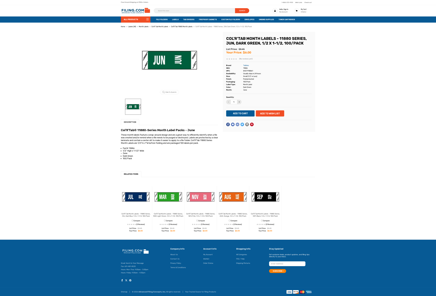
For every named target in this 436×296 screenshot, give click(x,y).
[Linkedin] (247, 124)
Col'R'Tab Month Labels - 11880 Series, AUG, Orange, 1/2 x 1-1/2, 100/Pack (233, 215)
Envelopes (249, 20)
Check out (308, 2)
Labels (175, 20)
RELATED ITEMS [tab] (131, 174)
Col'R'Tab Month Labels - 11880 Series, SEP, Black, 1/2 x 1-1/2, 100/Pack (265, 215)
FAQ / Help (240, 259)
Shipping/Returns (243, 263)
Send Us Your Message (135, 263)
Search (242, 11)
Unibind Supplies (266, 20)
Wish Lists (298, 2)
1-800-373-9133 (287, 2)
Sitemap (124, 292)
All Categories (241, 255)
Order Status (208, 263)
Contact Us (175, 259)
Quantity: (230, 97)
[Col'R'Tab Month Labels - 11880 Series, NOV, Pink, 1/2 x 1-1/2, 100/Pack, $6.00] (201, 197)
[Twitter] (242, 124)
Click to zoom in (170, 92)
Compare (136, 221)
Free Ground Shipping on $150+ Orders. (135, 2)
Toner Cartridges (287, 20)
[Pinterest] (252, 124)
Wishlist (206, 259)
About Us (174, 255)
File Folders (162, 20)
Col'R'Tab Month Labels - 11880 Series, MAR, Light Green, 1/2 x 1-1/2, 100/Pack (168, 215)
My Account (208, 255)
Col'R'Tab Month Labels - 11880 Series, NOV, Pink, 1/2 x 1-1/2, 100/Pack (200, 215)
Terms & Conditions (178, 267)
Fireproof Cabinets (208, 20)
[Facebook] (228, 124)
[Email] (233, 124)
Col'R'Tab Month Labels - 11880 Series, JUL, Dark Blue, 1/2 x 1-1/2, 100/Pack (135, 215)
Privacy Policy (175, 263)
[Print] (237, 124)
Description (130, 122)
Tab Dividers (188, 20)
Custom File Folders (230, 20)
